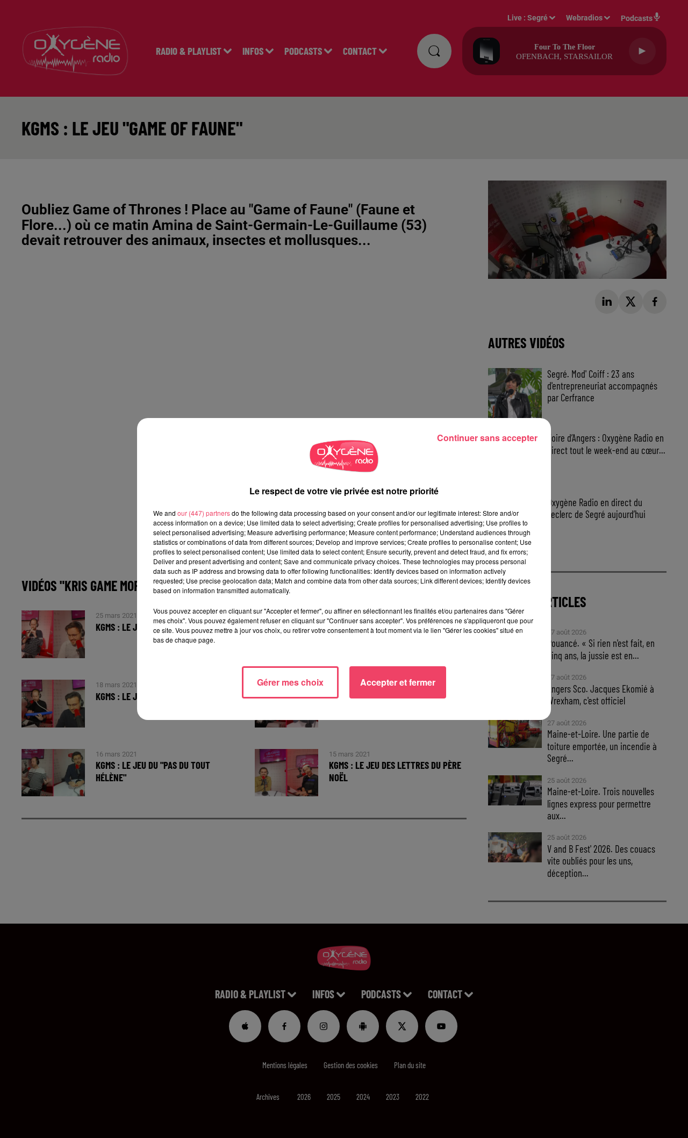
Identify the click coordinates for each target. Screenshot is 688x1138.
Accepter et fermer (397, 682)
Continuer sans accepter (487, 437)
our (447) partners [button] (203, 512)
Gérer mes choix (290, 682)
